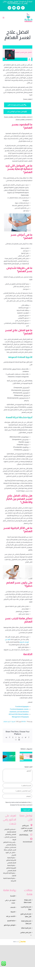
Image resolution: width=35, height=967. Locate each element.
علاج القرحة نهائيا (26, 928)
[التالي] (31, 756)
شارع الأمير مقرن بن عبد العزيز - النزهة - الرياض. (26, 828)
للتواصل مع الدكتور (9, 925)
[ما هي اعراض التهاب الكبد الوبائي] (9, 756)
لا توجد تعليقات (6, 721)
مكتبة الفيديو (11, 920)
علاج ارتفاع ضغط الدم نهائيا (26, 922)
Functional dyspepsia (22, 706)
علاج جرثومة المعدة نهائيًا (27, 901)
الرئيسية (12, 896)
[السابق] (4, 756)
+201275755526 (23, 835)
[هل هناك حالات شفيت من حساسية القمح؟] (26, 756)
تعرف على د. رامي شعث (10, 901)
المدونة (13, 721)
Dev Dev (24, 721)
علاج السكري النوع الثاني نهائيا (26, 915)
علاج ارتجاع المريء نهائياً (26, 908)
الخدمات (12, 907)
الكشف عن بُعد (10, 916)
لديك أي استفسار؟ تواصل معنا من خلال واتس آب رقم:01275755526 (17, 2)
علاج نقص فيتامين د (25, 934)
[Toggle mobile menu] (4, 18)
